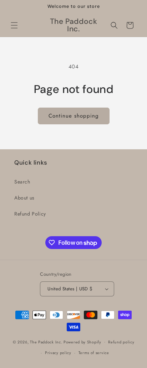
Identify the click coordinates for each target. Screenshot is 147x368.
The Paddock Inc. (46, 341)
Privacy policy (58, 353)
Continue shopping (74, 116)
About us (24, 197)
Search (22, 181)
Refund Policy (30, 213)
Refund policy (121, 342)
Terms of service (93, 353)
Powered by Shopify (82, 341)
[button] (14, 25)
